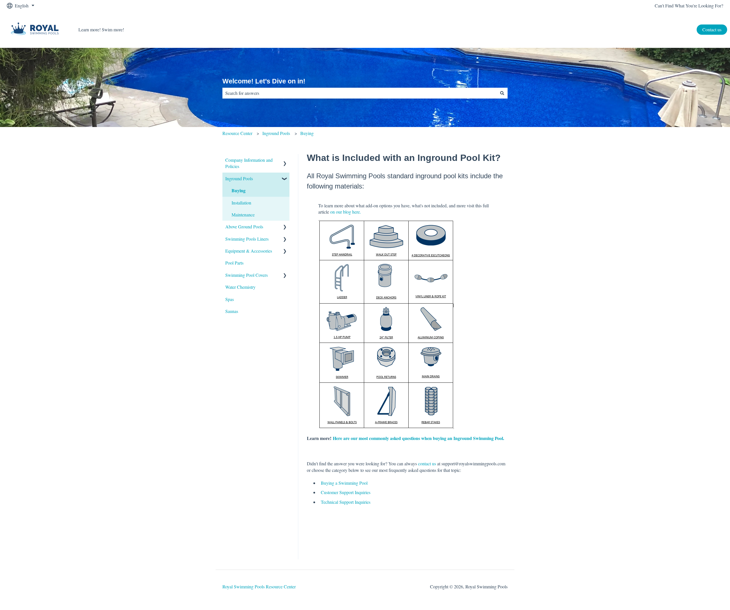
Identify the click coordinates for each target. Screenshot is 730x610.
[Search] (502, 93)
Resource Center (237, 133)
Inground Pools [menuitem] (239, 178)
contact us (427, 463)
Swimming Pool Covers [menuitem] (246, 275)
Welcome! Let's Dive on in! (263, 81)
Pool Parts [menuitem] (234, 263)
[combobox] (359, 93)
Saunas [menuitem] (231, 311)
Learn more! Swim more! (101, 29)
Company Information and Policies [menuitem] (249, 163)
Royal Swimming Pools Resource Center (259, 586)
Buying (307, 133)
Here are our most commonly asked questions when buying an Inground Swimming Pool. (419, 438)
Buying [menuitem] (239, 190)
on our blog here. (346, 212)
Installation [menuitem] (241, 203)
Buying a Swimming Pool (344, 483)
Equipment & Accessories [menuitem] (248, 251)
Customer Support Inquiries (345, 492)
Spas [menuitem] (229, 299)
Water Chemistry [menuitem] (240, 287)
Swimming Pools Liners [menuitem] (247, 239)
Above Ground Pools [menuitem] (244, 227)
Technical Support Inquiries (345, 502)
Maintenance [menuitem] (243, 215)
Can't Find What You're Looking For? (689, 6)
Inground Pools (276, 133)
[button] (284, 160)
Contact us (711, 29)
